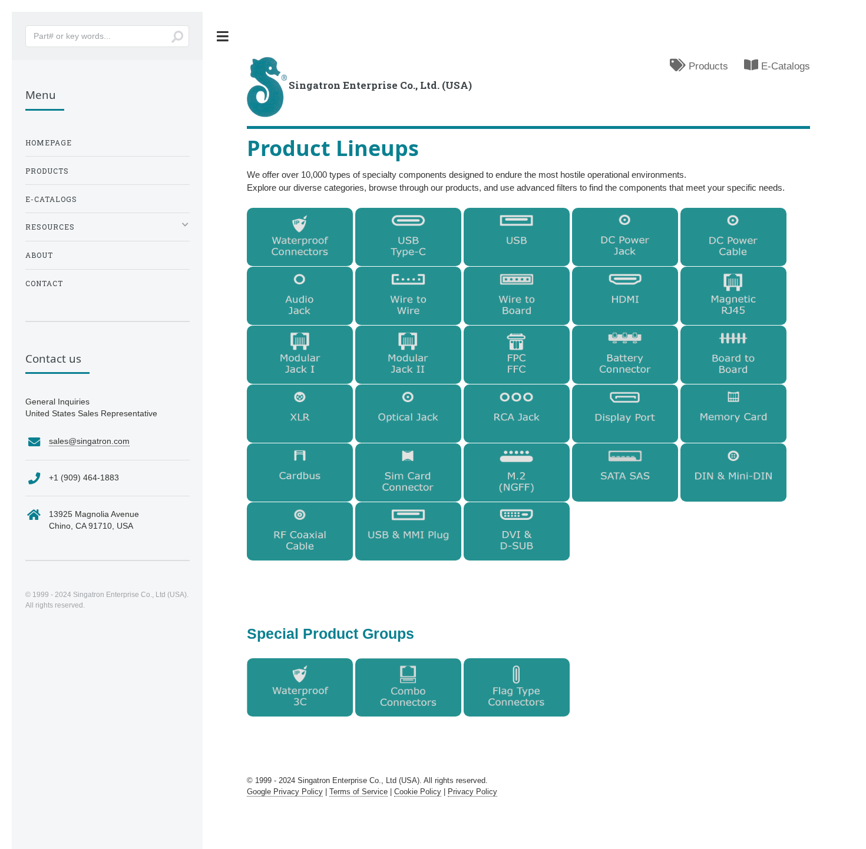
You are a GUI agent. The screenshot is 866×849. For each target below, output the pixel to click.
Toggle (223, 36)
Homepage (48, 142)
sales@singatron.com (89, 441)
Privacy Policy (472, 791)
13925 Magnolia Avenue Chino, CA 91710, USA (94, 520)
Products (707, 66)
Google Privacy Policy (285, 791)
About (39, 255)
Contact (44, 283)
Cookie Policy (417, 791)
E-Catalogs (784, 66)
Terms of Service (358, 791)
